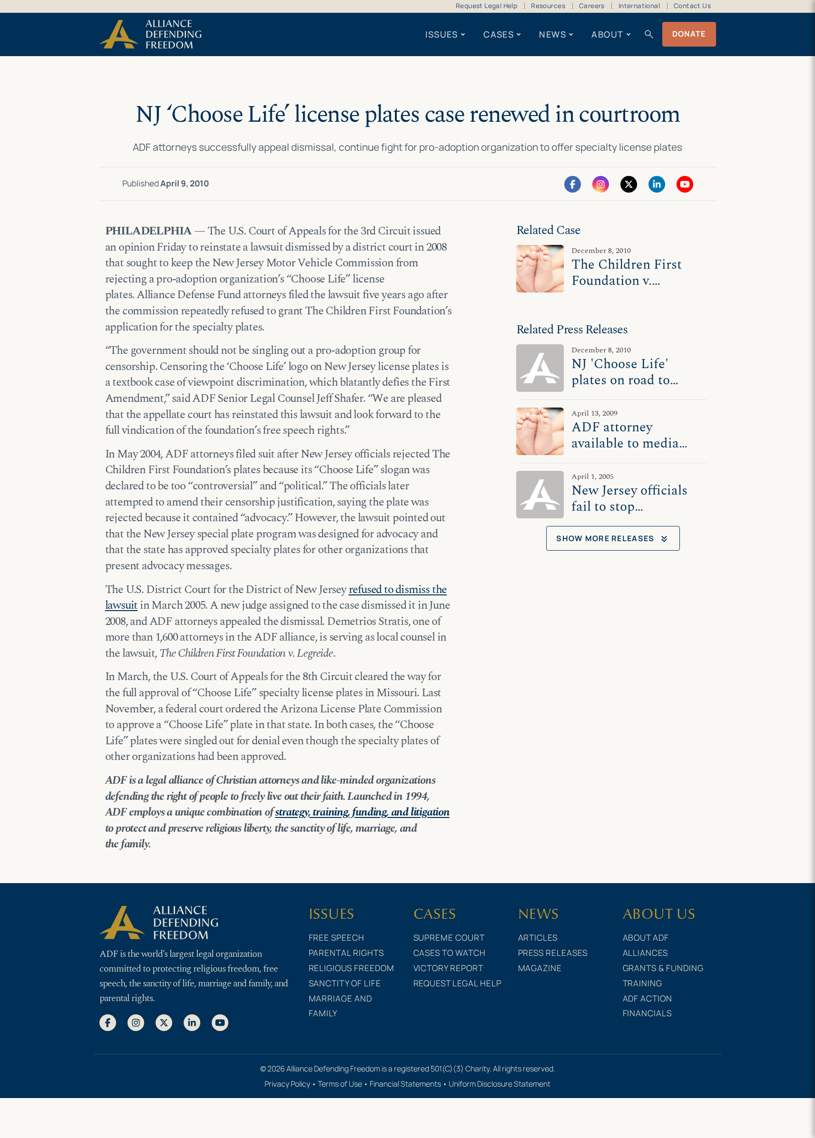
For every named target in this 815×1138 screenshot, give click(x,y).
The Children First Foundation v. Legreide (626, 281)
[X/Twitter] (628, 183)
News (552, 34)
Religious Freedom (352, 967)
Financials (647, 1013)
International (639, 5)
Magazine (540, 967)
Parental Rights (346, 952)
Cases (498, 34)
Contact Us (692, 5)
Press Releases (553, 952)
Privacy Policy (287, 1084)
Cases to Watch (449, 952)
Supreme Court (449, 937)
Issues (441, 34)
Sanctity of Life (345, 983)
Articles (538, 937)
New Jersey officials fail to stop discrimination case (629, 507)
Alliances (645, 952)
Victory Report (448, 967)
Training (643, 983)
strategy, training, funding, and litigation (362, 812)
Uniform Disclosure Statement (499, 1084)
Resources (548, 5)
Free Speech (337, 937)
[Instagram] (600, 183)
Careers (592, 5)
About (607, 34)
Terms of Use (340, 1084)
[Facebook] (572, 183)
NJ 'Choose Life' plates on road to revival (620, 380)
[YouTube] (685, 183)
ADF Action (648, 998)
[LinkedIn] (656, 183)
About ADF (646, 937)
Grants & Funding (663, 967)
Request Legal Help (486, 5)
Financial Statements (405, 1084)
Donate (689, 34)
